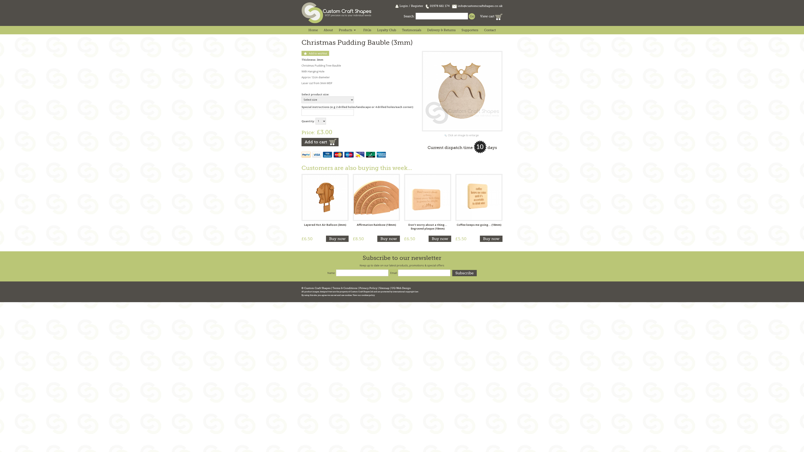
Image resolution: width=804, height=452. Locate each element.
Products (345, 30)
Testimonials (411, 30)
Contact (490, 30)
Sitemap (384, 288)
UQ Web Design (401, 288)
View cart (487, 16)
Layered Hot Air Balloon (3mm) (325, 225)
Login (403, 6)
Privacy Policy (368, 288)
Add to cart (316, 142)
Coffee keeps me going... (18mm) (479, 225)
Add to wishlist (318, 53)
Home (313, 30)
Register (417, 6)
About (328, 30)
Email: (393, 273)
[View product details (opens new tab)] (325, 197)
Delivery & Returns (441, 30)
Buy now (337, 239)
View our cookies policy (364, 295)
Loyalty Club (386, 30)
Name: (331, 273)
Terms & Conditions (344, 288)
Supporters (469, 30)
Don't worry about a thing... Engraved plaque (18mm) (427, 226)
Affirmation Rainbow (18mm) (376, 225)
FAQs (367, 30)
